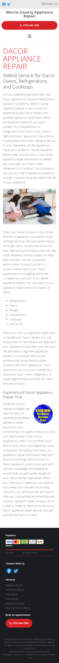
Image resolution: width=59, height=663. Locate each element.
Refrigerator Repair (15, 603)
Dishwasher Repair (15, 589)
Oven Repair (12, 598)
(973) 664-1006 (31, 25)
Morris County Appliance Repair (29, 13)
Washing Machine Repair (18, 607)
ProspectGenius (18, 654)
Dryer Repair (12, 594)
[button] (29, 36)
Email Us (51, 4)
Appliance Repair (14, 585)
